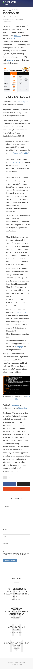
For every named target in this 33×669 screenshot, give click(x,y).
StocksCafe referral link (19, 153)
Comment (6, 506)
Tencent (10, 60)
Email (5, 536)
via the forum (14, 162)
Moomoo (17, 35)
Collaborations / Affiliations (12, 17)
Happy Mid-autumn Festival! (16, 628)
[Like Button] (5, 477)
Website (5, 543)
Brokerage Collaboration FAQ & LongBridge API (16, 611)
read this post (22, 102)
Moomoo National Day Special (16, 644)
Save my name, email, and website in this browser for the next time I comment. (16, 553)
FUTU (13, 38)
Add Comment (7, 21)
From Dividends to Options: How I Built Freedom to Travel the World (16, 592)
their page (19, 347)
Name (5, 529)
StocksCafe (22, 408)
